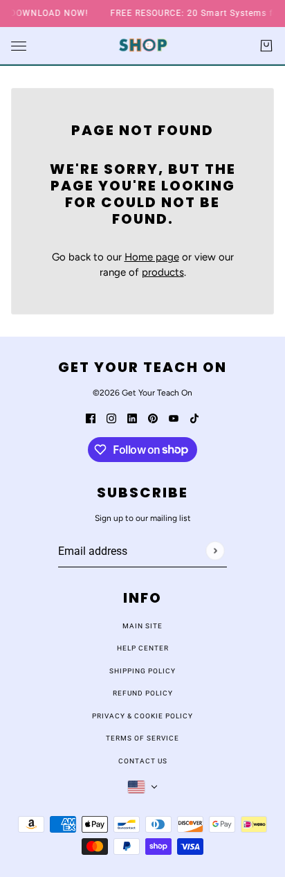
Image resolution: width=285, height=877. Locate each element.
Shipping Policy (142, 671)
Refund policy (143, 693)
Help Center (143, 648)
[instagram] (111, 418)
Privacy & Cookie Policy (142, 716)
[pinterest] (152, 418)
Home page (152, 257)
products (163, 272)
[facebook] (90, 418)
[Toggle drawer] (18, 45)
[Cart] (266, 45)
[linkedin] (132, 418)
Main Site (142, 626)
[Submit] (214, 550)
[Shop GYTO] (142, 45)
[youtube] (173, 418)
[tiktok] (194, 418)
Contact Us (142, 761)
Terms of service (142, 738)
